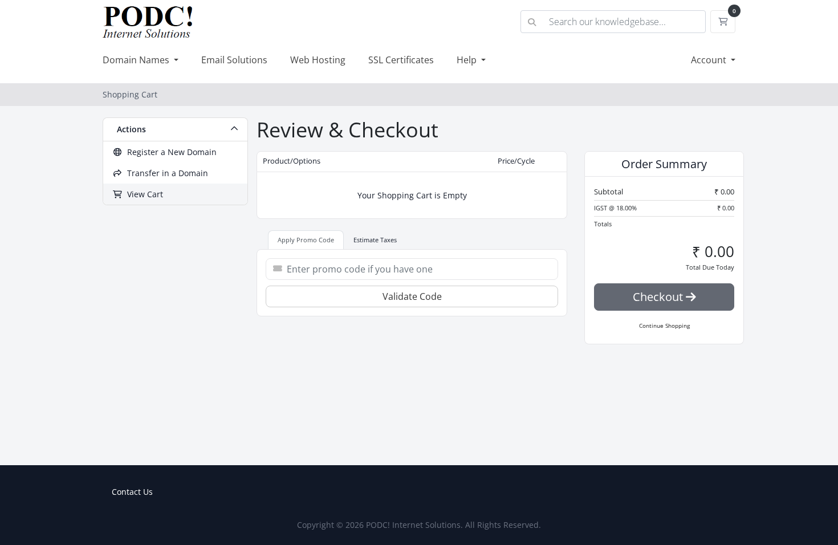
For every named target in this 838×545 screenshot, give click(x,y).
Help (468, 60)
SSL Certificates (401, 60)
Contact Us (132, 491)
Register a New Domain (170, 152)
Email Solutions (234, 60)
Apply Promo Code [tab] (306, 239)
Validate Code (412, 296)
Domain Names (137, 60)
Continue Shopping (664, 326)
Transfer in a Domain (165, 173)
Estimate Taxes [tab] (375, 239)
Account (710, 60)
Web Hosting (317, 60)
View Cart (143, 194)
